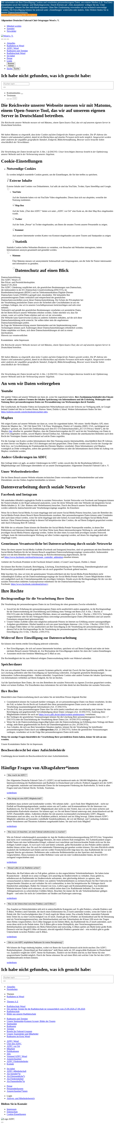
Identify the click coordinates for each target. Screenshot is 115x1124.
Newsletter (11, 31)
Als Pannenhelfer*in (16, 1081)
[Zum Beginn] (2, 1122)
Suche (10, 68)
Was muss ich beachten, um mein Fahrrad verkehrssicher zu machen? (36, 832)
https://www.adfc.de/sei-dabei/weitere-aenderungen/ (62, 714)
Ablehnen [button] (5, 15)
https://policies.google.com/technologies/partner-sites (24, 412)
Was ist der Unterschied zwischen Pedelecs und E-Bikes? (31, 904)
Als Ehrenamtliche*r (16, 1076)
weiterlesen (12, 793)
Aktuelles (11, 43)
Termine (10, 1029)
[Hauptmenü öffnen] (8, 39)
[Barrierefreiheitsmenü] (2, 39)
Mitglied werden (14, 26)
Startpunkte (12, 1024)
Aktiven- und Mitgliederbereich (21, 1098)
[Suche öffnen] (5, 39)
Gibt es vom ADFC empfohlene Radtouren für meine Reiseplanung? (35, 942)
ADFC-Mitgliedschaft (16, 1071)
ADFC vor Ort (13, 1046)
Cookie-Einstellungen (16, 1114)
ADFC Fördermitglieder (17, 1061)
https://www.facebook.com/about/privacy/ (29, 584)
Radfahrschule (13, 1011)
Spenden (10, 28)
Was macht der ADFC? (17, 775)
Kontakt (10, 1064)
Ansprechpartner (14, 1059)
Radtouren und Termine (17, 51)
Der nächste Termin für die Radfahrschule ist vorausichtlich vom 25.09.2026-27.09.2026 (46, 1009)
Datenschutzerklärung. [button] (18, 12)
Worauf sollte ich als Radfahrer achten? (24, 868)
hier (10, 431)
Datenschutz (12, 1112)
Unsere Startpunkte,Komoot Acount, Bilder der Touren (31, 1021)
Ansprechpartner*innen (17, 1091)
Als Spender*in (13, 1074)
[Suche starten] (4, 87)
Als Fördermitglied (15, 1079)
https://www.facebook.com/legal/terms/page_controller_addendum (33, 557)
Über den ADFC (14, 1043)
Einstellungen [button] (16, 15)
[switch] (22, 93)
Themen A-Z (12, 1001)
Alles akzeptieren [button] (29, 15)
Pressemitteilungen (15, 1088)
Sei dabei (11, 56)
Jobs (9, 1054)
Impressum (11, 1109)
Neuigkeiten (12, 989)
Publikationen (13, 1051)
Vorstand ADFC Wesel (17, 1056)
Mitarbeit (11, 1049)
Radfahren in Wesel (15, 45)
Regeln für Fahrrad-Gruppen (19, 1031)
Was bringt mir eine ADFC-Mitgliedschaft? (25, 798)
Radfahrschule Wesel (16, 53)
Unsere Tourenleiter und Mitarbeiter (22, 1034)
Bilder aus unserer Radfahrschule (21, 1014)
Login (9, 61)
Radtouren (11, 1026)
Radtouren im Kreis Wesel (18, 1036)
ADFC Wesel (13, 48)
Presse (9, 58)
